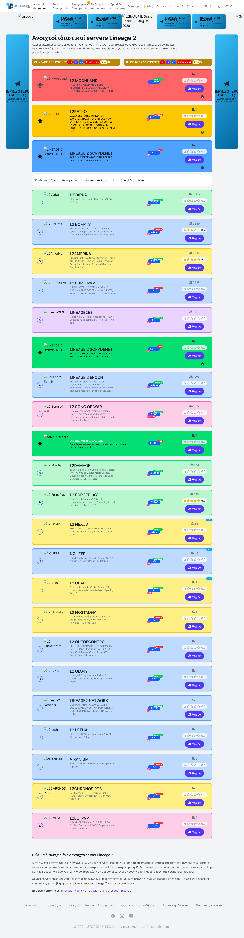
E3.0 (149, 593)
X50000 (155, 384)
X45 (154, 737)
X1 (154, 796)
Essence (151, 416)
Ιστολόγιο (54, 905)
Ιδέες (72, 905)
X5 (154, 561)
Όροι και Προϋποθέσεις (138, 905)
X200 (154, 261)
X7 (154, 619)
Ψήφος (196, 88)
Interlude (66, 890)
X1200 (154, 502)
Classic (92, 890)
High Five (80, 890)
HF (148, 205)
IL (148, 293)
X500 (154, 231)
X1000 (154, 202)
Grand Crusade (109, 890)
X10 (154, 319)
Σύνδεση (231, 6)
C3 (148, 798)
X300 (154, 414)
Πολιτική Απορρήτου (99, 905)
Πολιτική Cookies (176, 905)
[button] (70, 21)
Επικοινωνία (30, 905)
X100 (154, 290)
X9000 (155, 472)
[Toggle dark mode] (219, 6)
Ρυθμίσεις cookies (209, 905)
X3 (154, 590)
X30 (154, 678)
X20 (154, 649)
